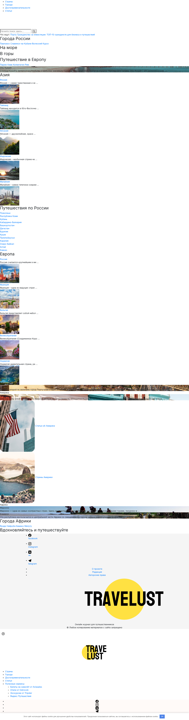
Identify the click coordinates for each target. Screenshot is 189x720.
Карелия (4, 240)
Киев (9, 64)
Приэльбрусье (7, 237)
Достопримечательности (17, 7)
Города (8, 4)
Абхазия (4, 130)
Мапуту (28, 526)
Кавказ (3, 250)
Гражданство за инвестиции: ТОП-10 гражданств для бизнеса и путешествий (56, 34)
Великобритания (8, 335)
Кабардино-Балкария (11, 222)
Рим (27, 64)
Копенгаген (18, 64)
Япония (3, 80)
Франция (4, 284)
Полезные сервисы (14, 683)
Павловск (5, 43)
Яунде (3, 526)
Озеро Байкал (7, 244)
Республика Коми (9, 216)
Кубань (3, 219)
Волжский (37, 43)
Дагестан (4, 228)
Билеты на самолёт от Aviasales (26, 687)
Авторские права (97, 575)
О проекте (97, 569)
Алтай (3, 247)
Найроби (11, 526)
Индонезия (5, 156)
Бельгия (4, 310)
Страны (9, 1)
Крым (3, 234)
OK (162, 716)
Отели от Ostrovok (19, 690)
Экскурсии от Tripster (21, 693)
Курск (46, 43)
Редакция (97, 572)
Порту (13, 34)
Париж (3, 64)
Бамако (20, 526)
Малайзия (5, 181)
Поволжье (5, 213)
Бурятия (4, 231)
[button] (3, 633)
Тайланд (4, 105)
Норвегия (5, 361)
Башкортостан (7, 225)
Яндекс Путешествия (20, 696)
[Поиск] (34, 31)
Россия (3, 259)
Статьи (8, 11)
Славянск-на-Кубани (20, 43)
